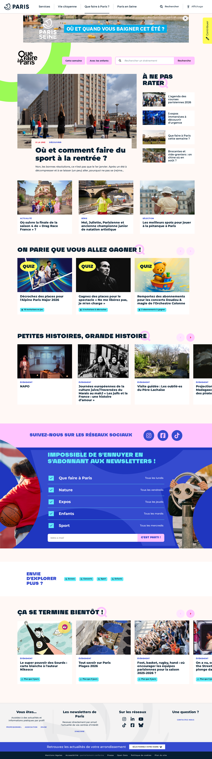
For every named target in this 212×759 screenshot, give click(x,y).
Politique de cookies (141, 755)
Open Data (122, 755)
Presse (110, 755)
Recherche (184, 60)
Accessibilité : (85, 755)
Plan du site (161, 755)
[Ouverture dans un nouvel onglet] (148, 435)
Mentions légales (53, 755)
